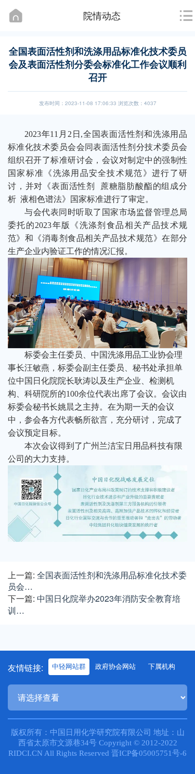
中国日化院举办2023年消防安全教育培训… (94, 604)
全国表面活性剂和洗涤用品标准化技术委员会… (97, 581)
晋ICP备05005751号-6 (149, 753)
